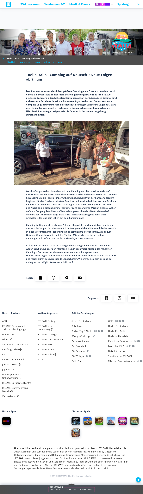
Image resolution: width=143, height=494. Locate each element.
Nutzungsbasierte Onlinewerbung (11, 376)
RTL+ (40, 359)
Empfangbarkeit (10, 349)
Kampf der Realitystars (120, 341)
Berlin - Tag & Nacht (82, 331)
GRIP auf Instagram (116, 321)
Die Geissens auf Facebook (88, 351)
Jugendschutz (9, 369)
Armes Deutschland (82, 321)
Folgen (37, 62)
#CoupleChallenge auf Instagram (94, 336)
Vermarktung (9, 396)
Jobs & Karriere (10, 364)
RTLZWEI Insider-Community (46, 328)
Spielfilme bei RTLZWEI (120, 356)
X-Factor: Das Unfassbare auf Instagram (138, 361)
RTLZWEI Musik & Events (50, 339)
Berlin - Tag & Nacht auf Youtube (102, 331)
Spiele (121, 4)
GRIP (110, 321)
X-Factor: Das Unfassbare (121, 361)
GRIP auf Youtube (122, 321)
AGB (4, 321)
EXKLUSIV (76, 361)
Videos (47, 62)
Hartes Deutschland (118, 326)
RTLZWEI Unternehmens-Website (15, 389)
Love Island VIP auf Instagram (127, 346)
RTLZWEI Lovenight (48, 334)
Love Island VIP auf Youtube (133, 346)
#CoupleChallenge (81, 336)
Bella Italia (77, 326)
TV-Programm (30, 4)
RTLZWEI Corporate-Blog (15, 382)
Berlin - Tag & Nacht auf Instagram (95, 331)
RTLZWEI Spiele (46, 354)
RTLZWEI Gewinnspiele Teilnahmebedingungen (14, 328)
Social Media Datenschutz (15, 344)
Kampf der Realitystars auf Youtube (138, 341)
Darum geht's (25, 62)
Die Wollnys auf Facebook (87, 356)
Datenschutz (9, 334)
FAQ (4, 354)
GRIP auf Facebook (119, 321)
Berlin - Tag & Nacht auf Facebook (98, 331)
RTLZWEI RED (45, 344)
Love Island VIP (116, 346)
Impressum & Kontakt (13, 359)
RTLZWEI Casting (46, 321)
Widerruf (7, 339)
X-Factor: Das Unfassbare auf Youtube (141, 361)
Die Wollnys (78, 356)
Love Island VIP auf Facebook (130, 346)
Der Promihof (79, 346)
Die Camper (58, 62)
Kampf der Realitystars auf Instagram (135, 341)
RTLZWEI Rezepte (47, 349)
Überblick (11, 62)
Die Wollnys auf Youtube (90, 356)
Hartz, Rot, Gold (116, 331)
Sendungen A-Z (54, 4)
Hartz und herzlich (118, 336)
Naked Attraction (117, 351)
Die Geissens (78, 351)
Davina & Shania (80, 341)
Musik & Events (79, 4)
